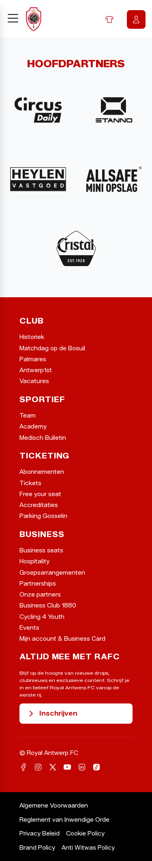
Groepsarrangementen (52, 572)
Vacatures (34, 381)
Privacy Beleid (39, 833)
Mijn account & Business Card (62, 638)
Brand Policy (37, 847)
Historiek (31, 337)
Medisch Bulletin (42, 438)
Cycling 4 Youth (41, 617)
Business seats (41, 550)
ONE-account (136, 19)
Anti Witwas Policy (88, 847)
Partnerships (37, 583)
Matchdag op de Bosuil (52, 348)
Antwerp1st (35, 370)
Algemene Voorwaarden (53, 805)
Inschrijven (58, 713)
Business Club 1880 (47, 605)
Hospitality (34, 561)
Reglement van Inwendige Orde (64, 819)
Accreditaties (38, 505)
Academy (33, 426)
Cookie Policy (85, 833)
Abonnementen (41, 472)
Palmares (32, 359)
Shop (109, 19)
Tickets (30, 483)
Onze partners (40, 594)
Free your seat (40, 494)
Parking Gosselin (43, 516)
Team (27, 415)
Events (29, 627)
